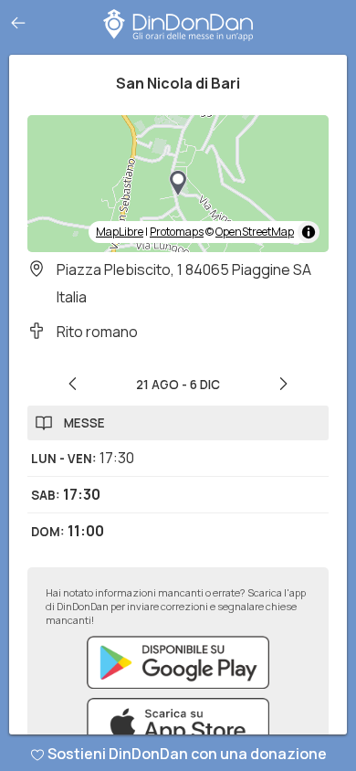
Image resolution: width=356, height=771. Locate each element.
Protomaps (177, 231)
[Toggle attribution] (308, 232)
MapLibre (119, 231)
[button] (178, 183)
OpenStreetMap (254, 231)
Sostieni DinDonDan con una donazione (187, 754)
